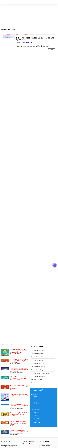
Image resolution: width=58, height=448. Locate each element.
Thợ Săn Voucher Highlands (38, 376)
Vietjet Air (19, 42)
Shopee (35, 396)
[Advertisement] (29, 15)
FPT (34, 405)
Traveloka (36, 415)
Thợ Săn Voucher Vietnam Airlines (16, 372)
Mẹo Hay (34, 424)
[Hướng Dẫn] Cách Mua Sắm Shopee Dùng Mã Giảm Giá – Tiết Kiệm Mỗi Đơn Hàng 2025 (19, 387)
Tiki (34, 399)
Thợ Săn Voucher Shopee (15, 353)
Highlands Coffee (37, 422)
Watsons (36, 406)
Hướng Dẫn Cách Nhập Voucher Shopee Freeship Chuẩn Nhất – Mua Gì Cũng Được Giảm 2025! (18, 351)
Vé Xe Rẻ (35, 417)
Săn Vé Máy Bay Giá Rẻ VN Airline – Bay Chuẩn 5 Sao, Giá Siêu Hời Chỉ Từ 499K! (19, 406)
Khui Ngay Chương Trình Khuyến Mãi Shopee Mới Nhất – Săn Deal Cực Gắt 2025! (18, 414)
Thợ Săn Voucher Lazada (14, 381)
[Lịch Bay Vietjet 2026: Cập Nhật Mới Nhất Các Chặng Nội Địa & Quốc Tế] (9, 34)
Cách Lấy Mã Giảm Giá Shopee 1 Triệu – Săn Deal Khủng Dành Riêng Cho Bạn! (18, 423)
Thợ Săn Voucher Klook (37, 360)
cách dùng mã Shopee (45, 445)
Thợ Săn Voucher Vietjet (37, 370)
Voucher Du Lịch (35, 383)
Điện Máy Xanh (37, 403)
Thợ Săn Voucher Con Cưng (38, 363)
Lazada (35, 397)
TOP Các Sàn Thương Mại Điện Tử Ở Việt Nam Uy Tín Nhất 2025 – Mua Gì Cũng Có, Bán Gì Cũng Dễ (19, 432)
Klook (35, 414)
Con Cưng (36, 402)
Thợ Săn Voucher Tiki (36, 357)
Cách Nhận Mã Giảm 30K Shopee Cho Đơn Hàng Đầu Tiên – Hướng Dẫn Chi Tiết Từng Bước (19, 361)
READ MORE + (51, 49)
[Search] (55, 2)
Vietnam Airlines (37, 411)
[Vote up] (22, 35)
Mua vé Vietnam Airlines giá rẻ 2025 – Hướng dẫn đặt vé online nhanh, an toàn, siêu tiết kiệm (19, 369)
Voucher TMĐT (36, 394)
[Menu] (2, 2)
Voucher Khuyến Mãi (14, 434)
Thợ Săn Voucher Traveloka (38, 366)
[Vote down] (20, 35)
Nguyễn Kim (36, 400)
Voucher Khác (35, 420)
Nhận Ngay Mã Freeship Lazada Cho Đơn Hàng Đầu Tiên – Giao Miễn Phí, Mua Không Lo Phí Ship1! (19, 378)
